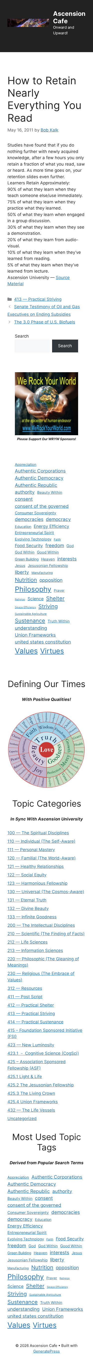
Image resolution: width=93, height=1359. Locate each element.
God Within (24, 552)
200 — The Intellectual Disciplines (41, 925)
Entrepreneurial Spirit (34, 532)
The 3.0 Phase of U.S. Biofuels (44, 322)
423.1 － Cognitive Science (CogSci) (43, 1053)
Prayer (59, 590)
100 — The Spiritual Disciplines (38, 832)
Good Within (48, 552)
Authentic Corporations (40, 471)
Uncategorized (22, 1118)
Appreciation (25, 464)
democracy (58, 519)
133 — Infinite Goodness (32, 916)
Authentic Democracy (39, 478)
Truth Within (59, 621)
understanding (31, 628)
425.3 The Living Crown (31, 1093)
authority (25, 492)
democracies (29, 519)
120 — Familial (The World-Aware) (41, 858)
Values (26, 651)
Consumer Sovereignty (35, 513)
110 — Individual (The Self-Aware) (41, 841)
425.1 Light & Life (24, 1076)
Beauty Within (49, 492)
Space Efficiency (25, 607)
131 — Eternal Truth (26, 900)
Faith (57, 539)
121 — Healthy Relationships (35, 866)
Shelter (55, 598)
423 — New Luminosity (30, 1044)
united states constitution (43, 642)
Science (36, 598)
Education (23, 526)
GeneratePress (46, 1351)
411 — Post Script (24, 996)
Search (22, 336)
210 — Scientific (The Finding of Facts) (46, 933)
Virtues (52, 651)
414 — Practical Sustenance (35, 1021)
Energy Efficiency (51, 526)
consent (24, 499)
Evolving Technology (33, 539)
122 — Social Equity (26, 874)
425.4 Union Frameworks (32, 1101)
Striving (48, 606)
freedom (54, 545)
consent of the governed (42, 506)
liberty (22, 572)
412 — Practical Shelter (30, 1005)
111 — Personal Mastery (31, 849)
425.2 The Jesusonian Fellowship (40, 1084)
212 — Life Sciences (27, 942)
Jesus (20, 565)
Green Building (27, 559)
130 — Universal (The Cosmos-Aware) (45, 891)
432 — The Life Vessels (31, 1110)
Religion (20, 599)
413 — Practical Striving (38, 299)
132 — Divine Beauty (28, 908)
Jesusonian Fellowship (48, 565)
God (70, 545)
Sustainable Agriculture (31, 614)
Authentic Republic (36, 485)
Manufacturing (42, 573)
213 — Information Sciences (35, 950)
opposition (50, 580)
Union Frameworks (35, 635)
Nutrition (26, 580)
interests (67, 559)
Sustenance (30, 620)
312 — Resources (24, 988)
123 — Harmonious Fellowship (37, 883)
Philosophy (33, 589)
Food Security (29, 545)
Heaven (48, 559)
